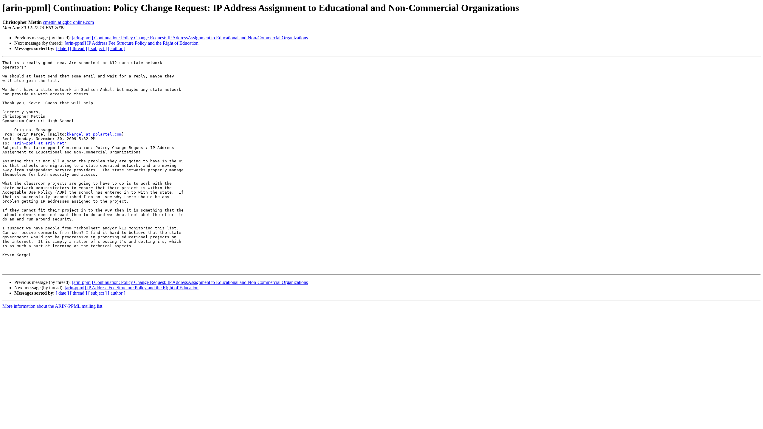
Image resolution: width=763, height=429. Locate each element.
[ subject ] (97, 48)
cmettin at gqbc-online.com (68, 22)
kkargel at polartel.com (94, 134)
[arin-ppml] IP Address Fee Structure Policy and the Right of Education (131, 43)
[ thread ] (78, 48)
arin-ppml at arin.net (39, 143)
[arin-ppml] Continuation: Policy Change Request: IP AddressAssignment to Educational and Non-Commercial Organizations (190, 37)
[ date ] (62, 48)
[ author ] (116, 48)
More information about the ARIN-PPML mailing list (52, 306)
